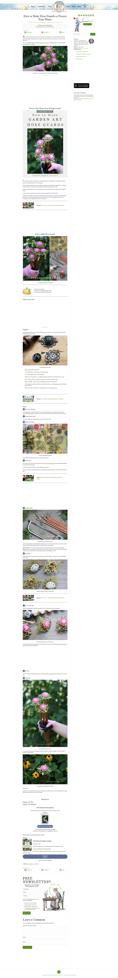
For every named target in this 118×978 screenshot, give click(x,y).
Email (24, 962)
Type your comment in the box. (30, 946)
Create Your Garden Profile (82, 51)
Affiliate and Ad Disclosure (80, 98)
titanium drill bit (50, 465)
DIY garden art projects (42, 42)
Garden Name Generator (81, 56)
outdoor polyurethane (50, 683)
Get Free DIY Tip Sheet (45, 843)
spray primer (31, 379)
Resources (39, 292)
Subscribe (26, 934)
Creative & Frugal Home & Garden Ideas (59, 6)
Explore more (79, 58)
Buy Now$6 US (45, 877)
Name (24, 957)
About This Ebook (37, 869)
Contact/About (80, 46)
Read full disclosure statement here (45, 26)
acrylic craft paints (39, 379)
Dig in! (80, 48)
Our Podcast (85, 48)
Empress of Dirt (58, 11)
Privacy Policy (32, 930)
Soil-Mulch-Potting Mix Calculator (83, 54)
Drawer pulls (28, 369)
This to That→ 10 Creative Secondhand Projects (52, 205)
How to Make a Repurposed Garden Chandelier (52, 398)
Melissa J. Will (78, 40)
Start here (86, 25)
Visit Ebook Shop (47, 869)
